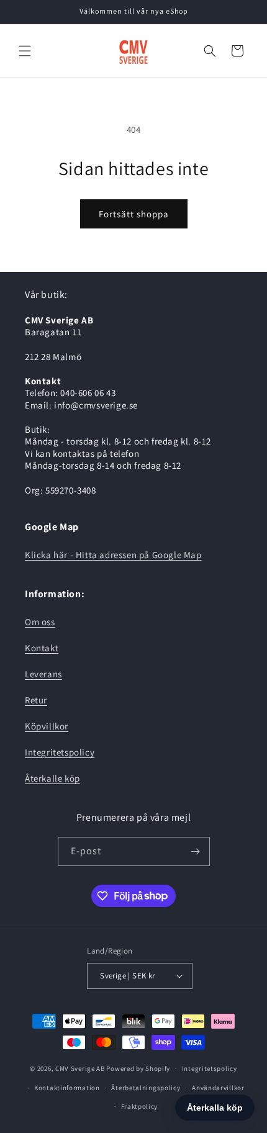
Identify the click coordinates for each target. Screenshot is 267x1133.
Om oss (40, 622)
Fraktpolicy (139, 1106)
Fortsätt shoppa (134, 214)
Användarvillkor (218, 1087)
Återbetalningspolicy (145, 1087)
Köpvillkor (46, 726)
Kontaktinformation (67, 1087)
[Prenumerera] (195, 851)
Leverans (43, 674)
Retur (36, 700)
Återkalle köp (52, 778)
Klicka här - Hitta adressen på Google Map (113, 555)
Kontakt (41, 648)
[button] (24, 51)
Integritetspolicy (59, 752)
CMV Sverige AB (80, 1068)
